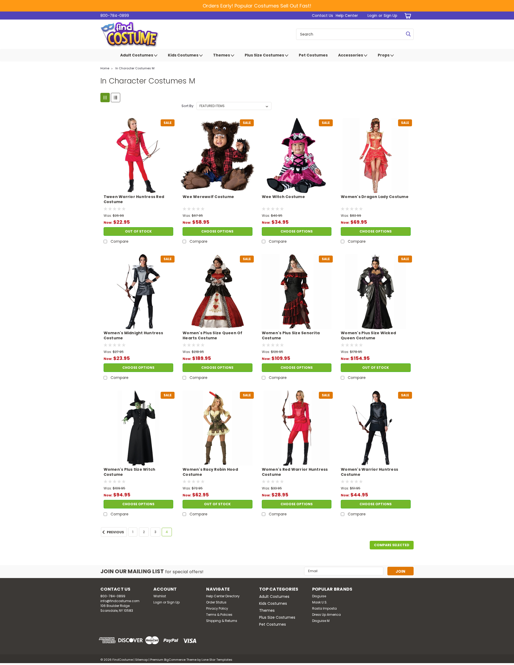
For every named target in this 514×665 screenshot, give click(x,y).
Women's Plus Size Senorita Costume (291, 335)
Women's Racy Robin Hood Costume (210, 472)
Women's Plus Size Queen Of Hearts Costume (213, 335)
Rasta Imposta (324, 608)
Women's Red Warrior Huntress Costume (295, 472)
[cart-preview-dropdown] (407, 16)
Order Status (216, 602)
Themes (222, 55)
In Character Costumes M (134, 68)
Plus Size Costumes (265, 55)
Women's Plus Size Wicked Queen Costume (368, 335)
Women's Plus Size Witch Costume (130, 472)
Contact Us (322, 15)
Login (372, 15)
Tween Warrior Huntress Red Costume (134, 199)
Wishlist (159, 596)
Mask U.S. (319, 602)
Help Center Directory (223, 596)
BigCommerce (175, 660)
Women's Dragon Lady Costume (375, 196)
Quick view (138, 189)
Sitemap (141, 660)
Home (104, 68)
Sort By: (188, 105)
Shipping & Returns (221, 620)
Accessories (351, 55)
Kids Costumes (183, 55)
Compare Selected (391, 545)
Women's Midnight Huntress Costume (133, 335)
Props (384, 55)
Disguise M (321, 620)
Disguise (319, 596)
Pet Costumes (313, 55)
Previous (115, 532)
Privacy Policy (217, 608)
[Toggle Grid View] (105, 97)
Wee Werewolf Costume (208, 196)
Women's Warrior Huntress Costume (369, 472)
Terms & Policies (219, 614)
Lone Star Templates (217, 660)
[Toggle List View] (115, 97)
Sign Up (390, 15)
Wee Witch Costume (283, 196)
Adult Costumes (137, 55)
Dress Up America (326, 614)
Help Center (347, 15)
